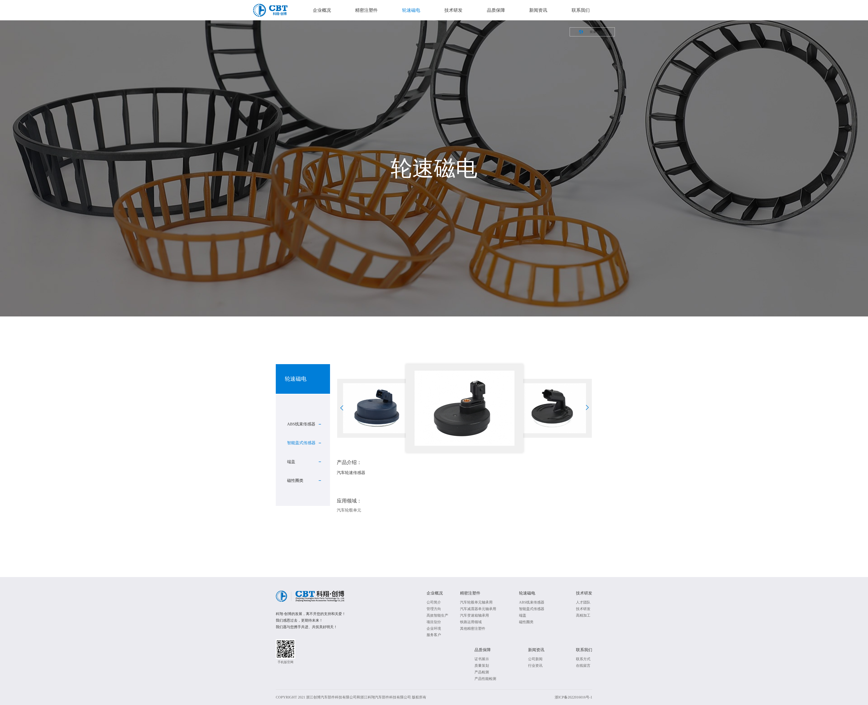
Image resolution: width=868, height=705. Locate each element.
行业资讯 (535, 665)
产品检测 (481, 672)
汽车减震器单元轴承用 (478, 609)
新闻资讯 (538, 10)
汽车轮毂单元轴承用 (476, 602)
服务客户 (434, 635)
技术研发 (453, 10)
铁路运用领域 (471, 622)
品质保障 (496, 10)
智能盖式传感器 (301, 443)
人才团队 (583, 602)
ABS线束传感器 (301, 424)
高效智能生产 (437, 615)
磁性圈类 (295, 480)
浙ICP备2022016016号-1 (573, 697)
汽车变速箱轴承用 (474, 615)
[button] (341, 407)
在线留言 (583, 665)
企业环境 (434, 628)
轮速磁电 (411, 10)
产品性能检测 (485, 679)
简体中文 (592, 32)
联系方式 (583, 659)
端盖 (291, 462)
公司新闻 (535, 659)
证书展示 (481, 659)
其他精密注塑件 (472, 628)
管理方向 (434, 609)
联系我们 (581, 10)
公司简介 (434, 602)
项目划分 (434, 622)
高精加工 (583, 615)
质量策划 (481, 665)
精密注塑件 (366, 10)
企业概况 (322, 10)
